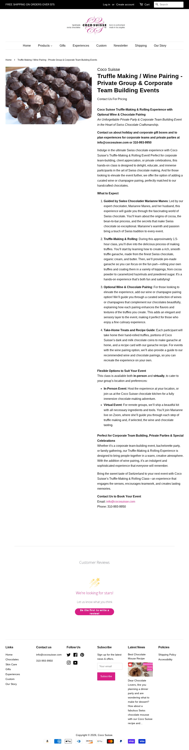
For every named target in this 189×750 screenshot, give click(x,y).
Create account (125, 4)
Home (27, 45)
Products (44, 45)
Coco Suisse (105, 735)
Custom (101, 45)
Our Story (160, 45)
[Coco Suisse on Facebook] (75, 655)
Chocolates (12, 659)
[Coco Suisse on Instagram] (69, 663)
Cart (147, 4)
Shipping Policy (167, 654)
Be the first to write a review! (94, 611)
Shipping (141, 45)
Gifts (63, 45)
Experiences (81, 45)
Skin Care (11, 664)
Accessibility (165, 659)
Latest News (136, 647)
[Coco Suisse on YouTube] (75, 663)
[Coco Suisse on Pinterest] (82, 655)
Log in (106, 4)
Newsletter (121, 45)
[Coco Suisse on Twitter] (69, 655)
